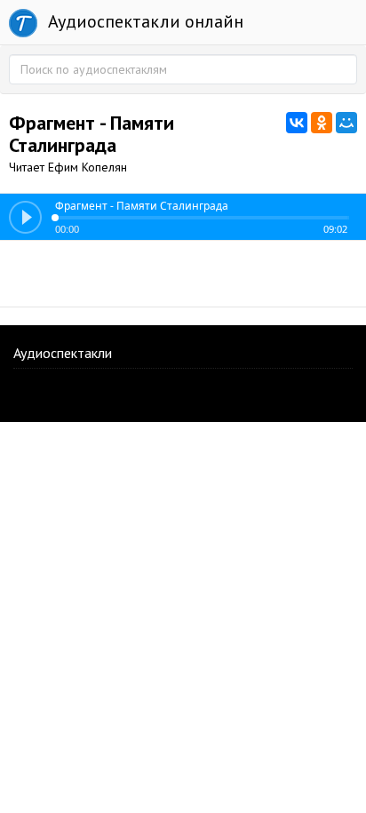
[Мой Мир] (346, 122)
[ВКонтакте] (296, 122)
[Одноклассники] (321, 122)
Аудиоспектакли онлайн (143, 21)
